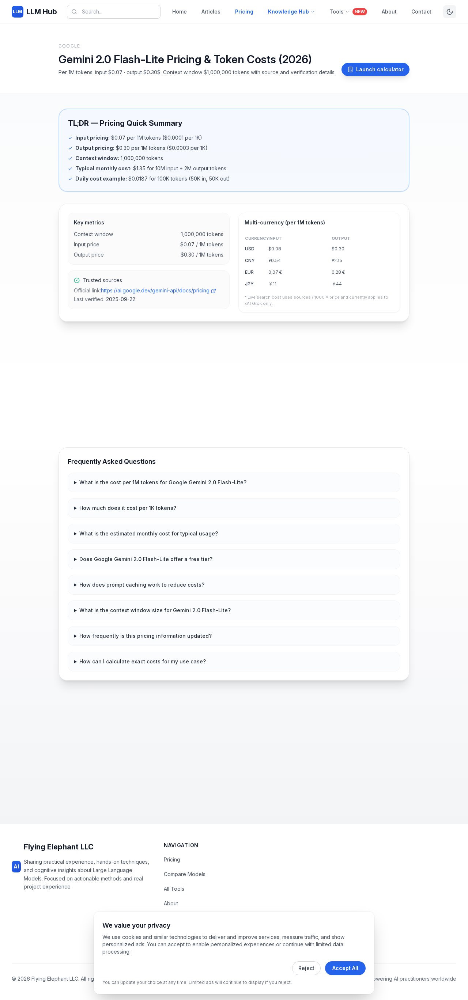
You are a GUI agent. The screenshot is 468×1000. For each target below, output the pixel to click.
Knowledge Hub (288, 11)
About (389, 11)
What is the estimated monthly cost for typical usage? (148, 533)
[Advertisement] (234, 384)
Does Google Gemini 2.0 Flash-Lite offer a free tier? (145, 559)
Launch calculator (380, 69)
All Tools (174, 889)
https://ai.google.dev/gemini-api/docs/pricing (155, 290)
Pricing (244, 11)
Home (179, 11)
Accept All (345, 968)
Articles (210, 11)
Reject (306, 968)
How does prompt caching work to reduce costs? (141, 585)
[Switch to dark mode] (449, 11)
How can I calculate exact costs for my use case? (142, 661)
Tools (347, 11)
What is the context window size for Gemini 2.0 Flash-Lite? (155, 610)
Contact (421, 11)
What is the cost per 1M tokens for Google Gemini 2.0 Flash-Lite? (162, 482)
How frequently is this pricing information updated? (145, 636)
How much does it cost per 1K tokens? (127, 508)
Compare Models (184, 874)
